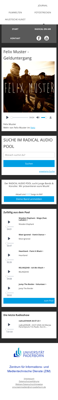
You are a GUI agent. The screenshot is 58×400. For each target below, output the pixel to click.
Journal (42, 5)
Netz (32, 127)
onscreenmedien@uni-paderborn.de (29, 387)
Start (15, 29)
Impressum (29, 378)
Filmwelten (15, 12)
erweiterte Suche (47, 171)
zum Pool (49, 300)
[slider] (19, 117)
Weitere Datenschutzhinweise (29, 384)
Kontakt (15, 38)
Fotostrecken (42, 12)
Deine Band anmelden (29, 199)
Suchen (29, 163)
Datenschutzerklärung (29, 381)
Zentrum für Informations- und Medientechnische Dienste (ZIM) (29, 368)
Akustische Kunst (15, 19)
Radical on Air (43, 29)
